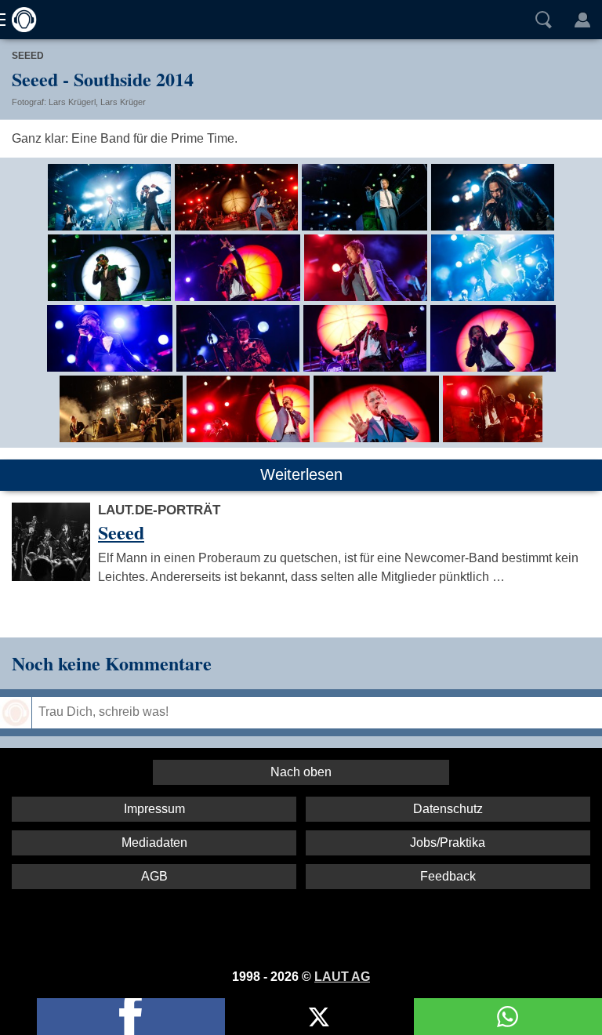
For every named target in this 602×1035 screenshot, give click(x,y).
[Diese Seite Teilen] (131, 1016)
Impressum (154, 808)
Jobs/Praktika (447, 842)
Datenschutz (448, 808)
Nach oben (301, 772)
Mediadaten (154, 842)
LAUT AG (342, 976)
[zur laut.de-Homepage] (19, 19)
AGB (154, 876)
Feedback (448, 876)
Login (582, 19)
